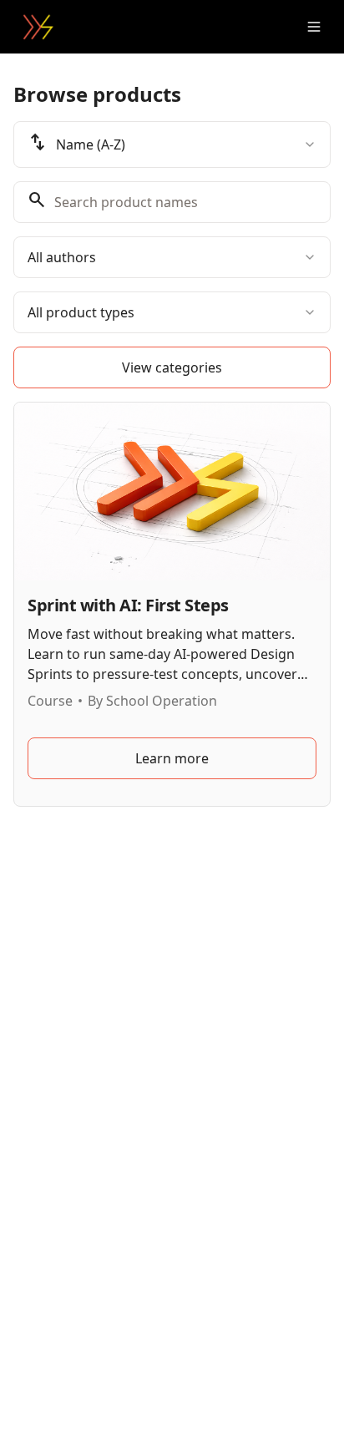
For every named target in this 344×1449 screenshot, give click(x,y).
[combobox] (172, 144)
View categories (172, 367)
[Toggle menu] (314, 26)
